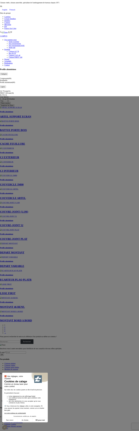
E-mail (3, 352)
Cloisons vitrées (9, 365)
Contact (7, 65)
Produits (7, 49)
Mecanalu (7, 24)
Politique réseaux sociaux (13, 426)
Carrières (7, 17)
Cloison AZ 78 (14, 51)
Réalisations (8, 63)
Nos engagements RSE (17, 46)
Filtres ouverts (5, 103)
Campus (7, 23)
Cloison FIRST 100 (15, 57)
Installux (7, 21)
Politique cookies (10, 424)
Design (6, 59)
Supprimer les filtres (7, 105)
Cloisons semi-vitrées (11, 367)
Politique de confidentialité (13, 422)
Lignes (3, 87)
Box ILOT (12, 53)
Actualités (7, 61)
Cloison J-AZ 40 (14, 55)
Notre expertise (14, 42)
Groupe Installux (10, 19)
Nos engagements (15, 44)
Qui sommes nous (10, 40)
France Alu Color (10, 28)
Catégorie (4, 74)
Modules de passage (11, 369)
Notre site (12, 47)
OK (2, 355)
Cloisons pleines (10, 363)
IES (5, 26)
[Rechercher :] (10, 342)
